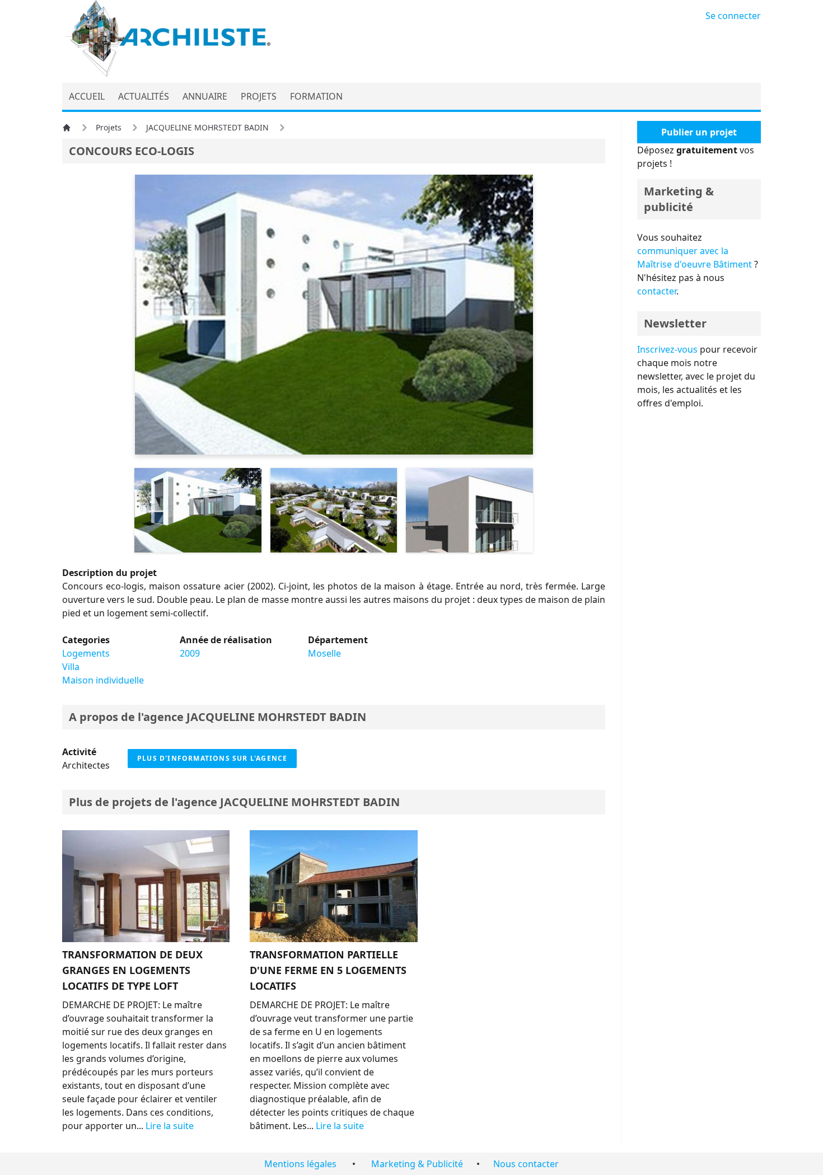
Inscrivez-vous (667, 349)
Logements (86, 653)
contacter (656, 291)
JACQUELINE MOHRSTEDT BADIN (207, 127)
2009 (190, 653)
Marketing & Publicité (417, 1164)
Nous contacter (526, 1164)
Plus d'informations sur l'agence (212, 758)
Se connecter (733, 16)
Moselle (324, 653)
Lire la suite (170, 1126)
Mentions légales (300, 1164)
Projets (108, 127)
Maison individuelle (103, 680)
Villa (71, 667)
